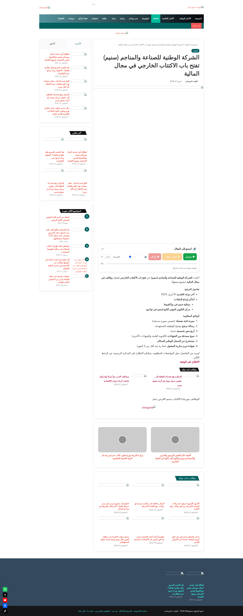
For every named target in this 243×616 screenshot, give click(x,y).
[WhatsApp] (5, 589)
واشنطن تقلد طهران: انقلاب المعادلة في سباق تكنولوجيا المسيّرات (58, 249)
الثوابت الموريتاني (191, 81)
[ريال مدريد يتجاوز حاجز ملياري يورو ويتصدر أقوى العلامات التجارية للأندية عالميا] (79, 112)
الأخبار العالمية (168, 18)
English (61, 18)
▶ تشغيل (190, 256)
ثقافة (104, 18)
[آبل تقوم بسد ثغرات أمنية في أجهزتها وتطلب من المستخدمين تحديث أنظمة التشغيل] (79, 265)
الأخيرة (78, 43)
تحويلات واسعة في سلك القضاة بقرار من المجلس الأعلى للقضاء (59, 279)
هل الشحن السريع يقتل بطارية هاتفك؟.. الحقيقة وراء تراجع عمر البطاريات (56, 70)
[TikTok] (5, 611)
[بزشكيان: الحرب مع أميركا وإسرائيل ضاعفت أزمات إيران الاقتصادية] (139, 379)
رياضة (122, 18)
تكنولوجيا (145, 18)
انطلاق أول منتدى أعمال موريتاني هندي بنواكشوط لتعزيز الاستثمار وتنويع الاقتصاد (57, 57)
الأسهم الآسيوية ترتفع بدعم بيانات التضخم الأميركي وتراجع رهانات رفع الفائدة (184, 506)
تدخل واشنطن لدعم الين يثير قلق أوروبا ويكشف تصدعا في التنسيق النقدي (185, 539)
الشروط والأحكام (125, 611)
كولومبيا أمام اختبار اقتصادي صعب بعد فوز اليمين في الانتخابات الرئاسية (149, 538)
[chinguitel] (149, 407)
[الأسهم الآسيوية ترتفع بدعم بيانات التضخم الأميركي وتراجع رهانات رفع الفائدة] (183, 492)
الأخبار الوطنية (185, 18)
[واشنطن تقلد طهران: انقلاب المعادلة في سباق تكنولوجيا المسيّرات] (79, 250)
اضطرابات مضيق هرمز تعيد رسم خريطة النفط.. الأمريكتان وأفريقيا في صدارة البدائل (114, 506)
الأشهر (52, 43)
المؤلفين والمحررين (102, 611)
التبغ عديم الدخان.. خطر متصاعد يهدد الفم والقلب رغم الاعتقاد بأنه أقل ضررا (56, 84)
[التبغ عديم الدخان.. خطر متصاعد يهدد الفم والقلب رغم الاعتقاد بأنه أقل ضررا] (79, 85)
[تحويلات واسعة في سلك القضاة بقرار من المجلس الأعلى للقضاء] (79, 280)
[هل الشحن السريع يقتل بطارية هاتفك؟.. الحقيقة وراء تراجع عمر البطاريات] (79, 71)
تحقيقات (94, 18)
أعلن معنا (82, 611)
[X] (5, 595)
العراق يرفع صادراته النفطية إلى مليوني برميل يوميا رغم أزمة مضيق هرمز (167, 380)
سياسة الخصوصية (140, 611)
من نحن (115, 611)
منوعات (71, 18)
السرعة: (116, 256)
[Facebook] (5, 605)
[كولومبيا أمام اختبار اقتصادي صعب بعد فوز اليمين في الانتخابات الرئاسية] (148, 525)
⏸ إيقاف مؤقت (172, 256)
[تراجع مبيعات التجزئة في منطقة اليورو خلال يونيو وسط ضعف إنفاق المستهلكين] (113, 525)
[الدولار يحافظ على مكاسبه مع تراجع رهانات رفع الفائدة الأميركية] (148, 492)
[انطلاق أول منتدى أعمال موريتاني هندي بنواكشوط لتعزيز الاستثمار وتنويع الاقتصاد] (79, 58)
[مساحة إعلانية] (121, 33)
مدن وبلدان (133, 18)
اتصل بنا (90, 611)
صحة (114, 18)
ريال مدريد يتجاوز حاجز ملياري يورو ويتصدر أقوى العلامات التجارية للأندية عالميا (56, 111)
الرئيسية (198, 18)
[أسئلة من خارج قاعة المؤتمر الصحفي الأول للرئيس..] (79, 221)
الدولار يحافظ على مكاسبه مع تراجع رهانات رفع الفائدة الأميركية (149, 504)
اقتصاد (155, 18)
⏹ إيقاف (154, 256)
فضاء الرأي (82, 18)
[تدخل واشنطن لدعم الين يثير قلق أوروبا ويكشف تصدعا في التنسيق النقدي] (183, 525)
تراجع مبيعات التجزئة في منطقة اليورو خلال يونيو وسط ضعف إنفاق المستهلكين (115, 539)
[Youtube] (5, 600)
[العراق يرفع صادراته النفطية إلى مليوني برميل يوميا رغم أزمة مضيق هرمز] (191, 379)
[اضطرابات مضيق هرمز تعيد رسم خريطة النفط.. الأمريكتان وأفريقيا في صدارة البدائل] (113, 492)
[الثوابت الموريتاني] (195, 7)
